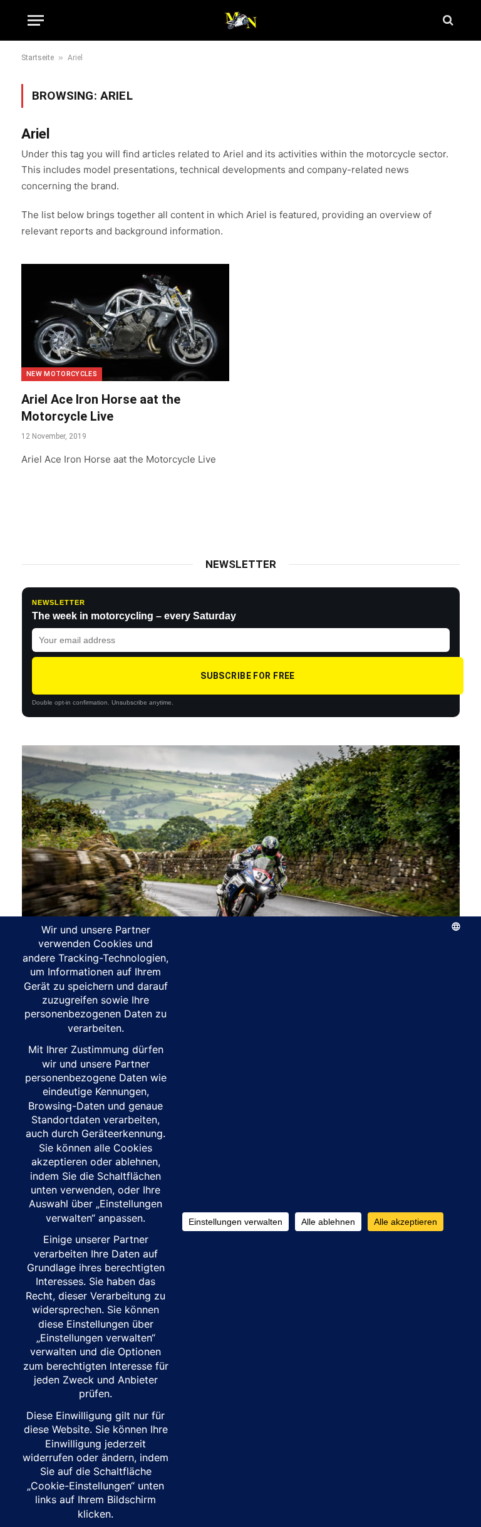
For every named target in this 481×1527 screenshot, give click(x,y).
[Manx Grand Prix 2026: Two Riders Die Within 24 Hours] (241, 868)
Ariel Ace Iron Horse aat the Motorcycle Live (100, 408)
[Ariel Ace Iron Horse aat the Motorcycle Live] (125, 322)
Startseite (37, 57)
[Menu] (36, 20)
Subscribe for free (247, 676)
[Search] (446, 20)
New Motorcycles (61, 374)
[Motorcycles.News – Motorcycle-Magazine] (240, 20)
